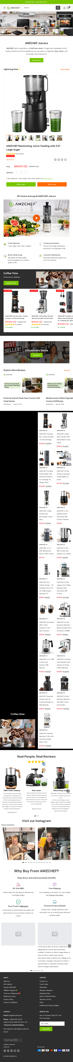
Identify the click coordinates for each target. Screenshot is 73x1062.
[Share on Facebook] (55, 159)
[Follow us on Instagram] (8, 1050)
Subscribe (46, 1029)
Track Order (44, 984)
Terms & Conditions (10, 1002)
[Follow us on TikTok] (18, 1050)
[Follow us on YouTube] (15, 1050)
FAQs (41, 1002)
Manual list (43, 987)
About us (7, 981)
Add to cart (21, 184)
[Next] (68, 791)
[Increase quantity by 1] (26, 173)
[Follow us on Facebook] (5, 1050)
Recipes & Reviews (46, 990)
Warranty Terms (45, 999)
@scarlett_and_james (61, 811)
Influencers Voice (10, 996)
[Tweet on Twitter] (62, 159)
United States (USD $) (11, 1040)
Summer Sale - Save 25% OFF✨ (36, 2)
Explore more (11, 283)
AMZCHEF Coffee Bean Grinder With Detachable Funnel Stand (42, 317)
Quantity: (9, 173)
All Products (8, 984)
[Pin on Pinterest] (58, 159)
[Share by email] (65, 159)
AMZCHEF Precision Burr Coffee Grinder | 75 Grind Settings (16, 317)
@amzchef (11, 825)
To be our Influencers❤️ (12, 993)
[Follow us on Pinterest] (11, 1050)
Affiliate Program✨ (10, 990)
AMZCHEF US (10, 160)
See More (36, 355)
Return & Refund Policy (48, 996)
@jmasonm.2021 (36, 809)
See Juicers (36, 60)
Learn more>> (48, 178)
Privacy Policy (8, 999)
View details (65, 69)
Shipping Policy (45, 993)
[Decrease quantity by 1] (16, 173)
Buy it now (52, 184)
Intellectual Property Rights (49, 1005)
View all (67, 370)
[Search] (58, 8)
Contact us (43, 981)
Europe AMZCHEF (10, 987)
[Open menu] (4, 7)
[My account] (64, 8)
